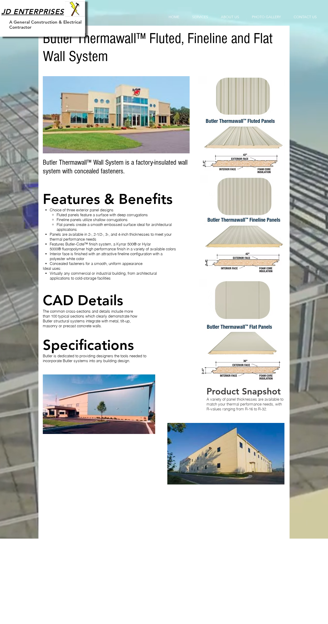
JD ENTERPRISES (32, 11)
